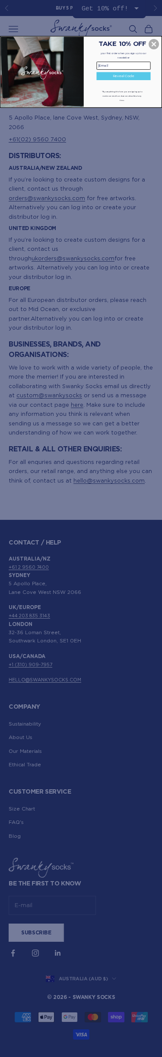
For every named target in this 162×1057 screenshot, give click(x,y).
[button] (154, 44)
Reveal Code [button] (123, 76)
